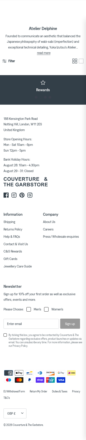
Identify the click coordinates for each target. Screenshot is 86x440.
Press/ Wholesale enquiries (61, 236)
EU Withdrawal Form (14, 391)
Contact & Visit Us (16, 244)
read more (43, 52)
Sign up (70, 324)
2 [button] (40, 97)
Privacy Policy (20, 345)
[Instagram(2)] (29, 195)
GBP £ (11, 413)
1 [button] (36, 97)
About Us (49, 222)
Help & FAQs (12, 236)
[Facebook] (6, 195)
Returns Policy (13, 229)
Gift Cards (10, 259)
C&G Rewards (13, 251)
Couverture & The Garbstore (28, 424)
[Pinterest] (21, 195)
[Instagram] (14, 195)
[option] (43, 86)
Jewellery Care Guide (18, 266)
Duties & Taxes (59, 391)
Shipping (9, 222)
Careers (48, 229)
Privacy (76, 391)
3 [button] (45, 97)
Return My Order (38, 391)
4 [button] (50, 97)
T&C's (7, 397)
